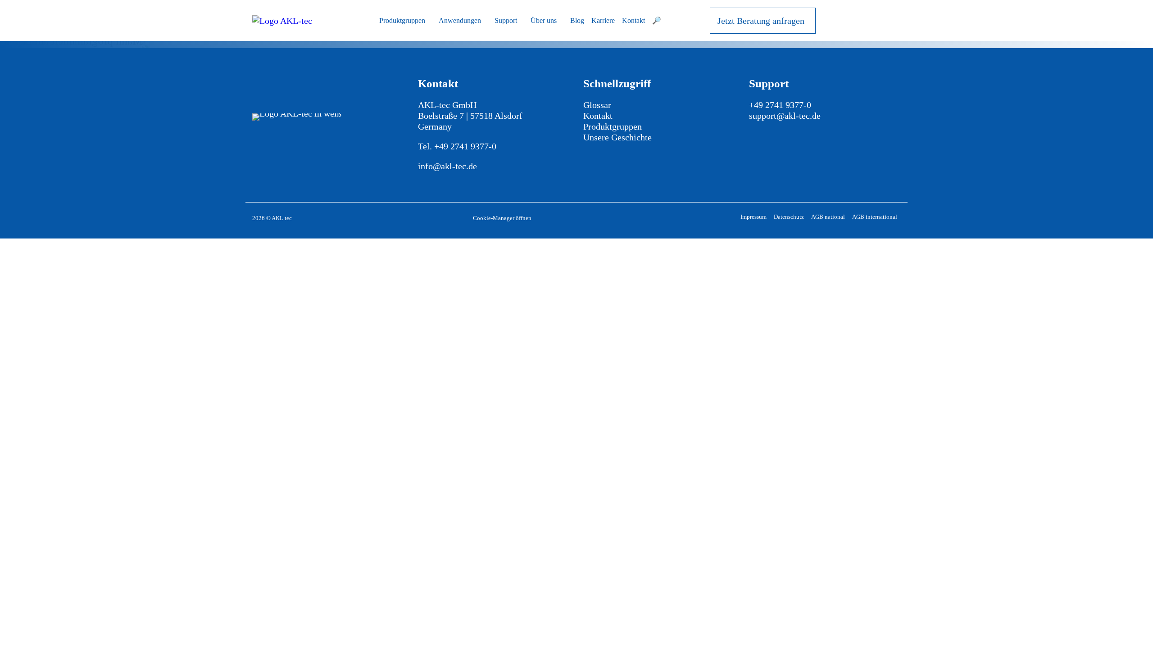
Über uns (544, 20)
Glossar (597, 105)
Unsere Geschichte (617, 137)
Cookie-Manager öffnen (502, 218)
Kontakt (633, 20)
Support (506, 20)
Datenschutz (789, 216)
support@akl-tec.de (785, 116)
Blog (577, 20)
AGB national (828, 216)
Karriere (603, 20)
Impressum (753, 216)
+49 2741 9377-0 (465, 146)
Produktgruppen (402, 20)
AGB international (874, 216)
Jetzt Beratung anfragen (760, 21)
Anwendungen (460, 20)
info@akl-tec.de (447, 166)
